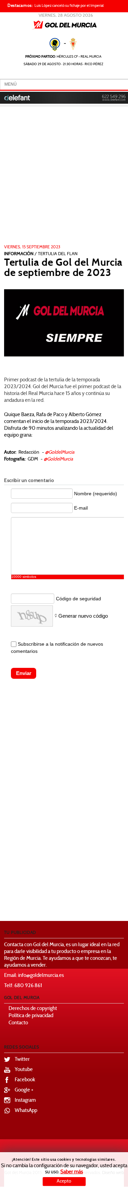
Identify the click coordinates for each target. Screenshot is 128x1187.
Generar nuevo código (83, 616)
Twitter (22, 1059)
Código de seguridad (78, 598)
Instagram (25, 1100)
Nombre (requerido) (95, 493)
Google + (24, 1090)
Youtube (24, 1069)
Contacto (18, 1023)
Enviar (23, 673)
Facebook (25, 1080)
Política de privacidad (31, 1016)
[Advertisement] (64, 177)
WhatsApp (26, 1110)
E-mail (81, 508)
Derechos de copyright (33, 1008)
